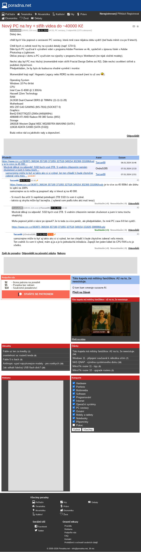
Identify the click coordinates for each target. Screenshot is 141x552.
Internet (80, 400)
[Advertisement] (70, 147)
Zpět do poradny (11, 253)
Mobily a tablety (84, 414)
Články (75, 346)
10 (120, 362)
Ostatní (80, 411)
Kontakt (67, 539)
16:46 (33, 180)
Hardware (81, 383)
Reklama (68, 529)
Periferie (80, 386)
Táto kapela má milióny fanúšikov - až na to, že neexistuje (100, 299)
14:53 (51, 30)
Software (81, 393)
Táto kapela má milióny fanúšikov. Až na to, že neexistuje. (104, 351)
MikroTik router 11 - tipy (85, 366)
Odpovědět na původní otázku (39, 253)
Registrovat (133, 14)
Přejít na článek (81, 292)
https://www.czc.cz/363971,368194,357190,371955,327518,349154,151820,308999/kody (58, 227)
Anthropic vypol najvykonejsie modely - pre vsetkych (31, 363)
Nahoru (61, 253)
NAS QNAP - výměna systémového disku (95, 362)
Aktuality (6, 346)
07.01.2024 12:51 (128, 174)
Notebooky (82, 418)
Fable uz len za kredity (15, 351)
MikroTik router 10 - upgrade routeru (92, 370)
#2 (138, 207)
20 (43, 368)
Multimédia (82, 390)
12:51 (50, 234)
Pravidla (68, 526)
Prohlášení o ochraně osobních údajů (81, 542)
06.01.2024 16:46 (128, 163)
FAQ (66, 536)
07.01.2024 (56, 208)
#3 (138, 234)
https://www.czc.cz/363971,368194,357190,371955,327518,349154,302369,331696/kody (57, 184)
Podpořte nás (8, 277)
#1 (138, 180)
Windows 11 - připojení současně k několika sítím (99, 358)
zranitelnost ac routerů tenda (18, 355)
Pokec (79, 425)
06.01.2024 (43, 30)
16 (62, 363)
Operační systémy (86, 404)
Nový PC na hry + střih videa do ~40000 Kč (42, 26)
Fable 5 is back (11, 359)
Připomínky (82, 421)
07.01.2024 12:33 (128, 168)
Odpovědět (133, 136)
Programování (83, 397)
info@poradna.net (80, 548)
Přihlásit (122, 14)
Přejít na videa (78, 339)
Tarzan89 (100, 162)
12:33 (64, 208)
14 (74, 354)
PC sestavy (60, 30)
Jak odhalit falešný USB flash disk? (22, 367)
